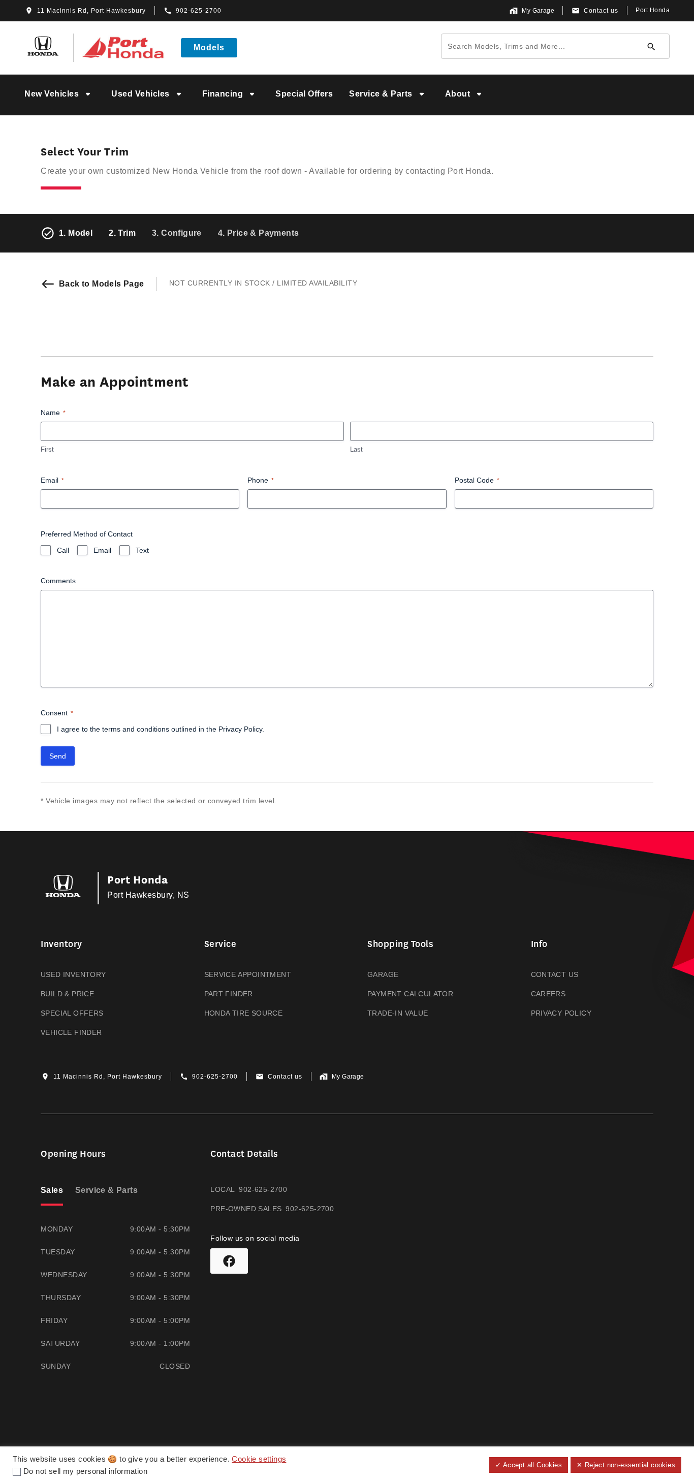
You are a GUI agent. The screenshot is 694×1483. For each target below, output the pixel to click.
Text (142, 550)
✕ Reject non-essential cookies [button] (626, 1465)
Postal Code (477, 480)
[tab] (52, 1191)
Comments (58, 581)
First (47, 449)
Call (63, 550)
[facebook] (229, 1261)
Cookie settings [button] (259, 1459)
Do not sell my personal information (85, 1471)
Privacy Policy (240, 729)
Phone (260, 480)
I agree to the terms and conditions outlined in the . (160, 729)
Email (52, 480)
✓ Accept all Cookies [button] (528, 1465)
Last (356, 449)
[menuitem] (59, 95)
